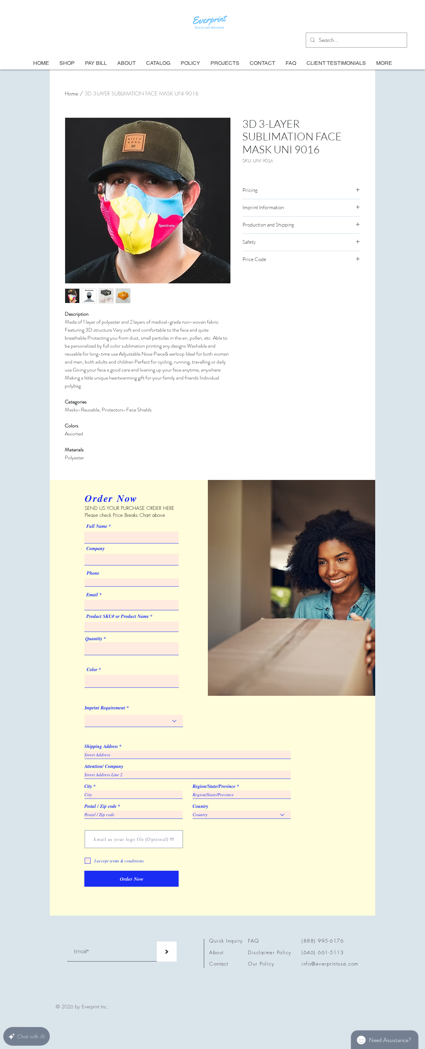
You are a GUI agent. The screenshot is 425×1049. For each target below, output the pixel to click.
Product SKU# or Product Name (117, 616)
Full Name (96, 526)
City (88, 786)
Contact (218, 964)
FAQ (253, 941)
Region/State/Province (214, 786)
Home (71, 93)
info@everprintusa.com (330, 964)
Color (92, 669)
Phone (93, 573)
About (216, 952)
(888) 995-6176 (322, 941)
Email (92, 594)
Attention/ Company (103, 766)
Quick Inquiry (226, 941)
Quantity (93, 638)
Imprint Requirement (105, 707)
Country (200, 806)
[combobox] (131, 648)
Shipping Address (101, 746)
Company (95, 548)
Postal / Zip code (100, 806)
